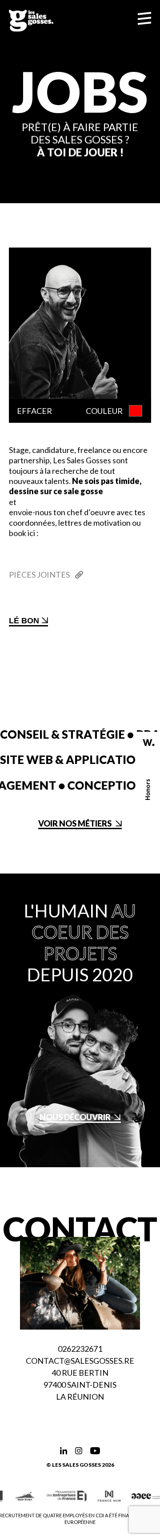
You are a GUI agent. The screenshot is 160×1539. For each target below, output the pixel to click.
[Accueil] (31, 20)
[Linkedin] (63, 1450)
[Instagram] (78, 1450)
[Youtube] (95, 1450)
